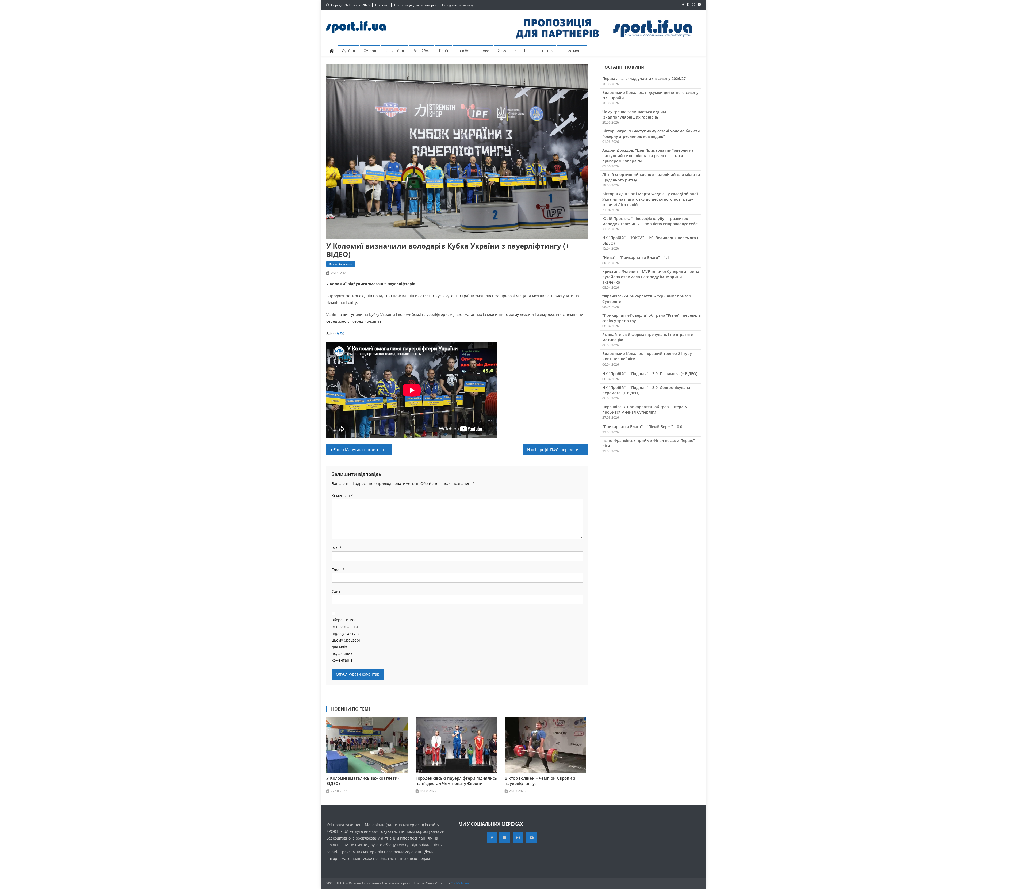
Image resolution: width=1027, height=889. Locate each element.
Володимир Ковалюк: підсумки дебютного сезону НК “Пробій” (650, 95)
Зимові (504, 51)
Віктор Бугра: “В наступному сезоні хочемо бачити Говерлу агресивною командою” (651, 133)
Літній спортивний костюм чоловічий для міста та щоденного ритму (651, 177)
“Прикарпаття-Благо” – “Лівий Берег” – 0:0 (642, 426)
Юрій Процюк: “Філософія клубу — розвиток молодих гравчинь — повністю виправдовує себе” (650, 221)
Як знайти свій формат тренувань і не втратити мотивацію (647, 337)
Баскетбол (394, 51)
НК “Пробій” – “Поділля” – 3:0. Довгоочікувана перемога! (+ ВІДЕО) (646, 390)
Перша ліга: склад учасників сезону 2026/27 (644, 78)
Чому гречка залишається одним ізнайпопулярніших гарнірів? (634, 114)
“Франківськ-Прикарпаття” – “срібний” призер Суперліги (646, 298)
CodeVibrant (460, 883)
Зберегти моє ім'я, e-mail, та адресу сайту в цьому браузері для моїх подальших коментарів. (346, 640)
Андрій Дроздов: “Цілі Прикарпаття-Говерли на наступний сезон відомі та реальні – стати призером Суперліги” (647, 155)
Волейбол (421, 51)
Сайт (336, 591)
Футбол (348, 51)
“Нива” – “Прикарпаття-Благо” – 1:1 (635, 257)
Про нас (381, 5)
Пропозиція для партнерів (415, 5)
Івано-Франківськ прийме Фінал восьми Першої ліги (648, 443)
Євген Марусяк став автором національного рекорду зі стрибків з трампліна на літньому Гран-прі (362, 449)
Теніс (527, 51)
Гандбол (464, 51)
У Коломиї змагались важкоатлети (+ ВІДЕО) (364, 780)
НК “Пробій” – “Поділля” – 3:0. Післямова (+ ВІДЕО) (649, 373)
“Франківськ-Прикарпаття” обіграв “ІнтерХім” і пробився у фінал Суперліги (646, 409)
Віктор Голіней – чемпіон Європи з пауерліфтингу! (540, 780)
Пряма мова (572, 51)
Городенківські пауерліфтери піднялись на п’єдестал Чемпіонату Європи (456, 780)
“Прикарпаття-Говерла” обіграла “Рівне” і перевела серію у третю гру (651, 318)
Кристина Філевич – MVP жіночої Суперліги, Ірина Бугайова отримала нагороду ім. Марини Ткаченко (650, 277)
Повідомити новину (458, 5)
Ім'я (337, 547)
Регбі (443, 51)
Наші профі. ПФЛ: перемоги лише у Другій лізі (557, 449)
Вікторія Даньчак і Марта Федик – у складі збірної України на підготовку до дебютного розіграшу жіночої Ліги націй (650, 199)
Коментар (342, 495)
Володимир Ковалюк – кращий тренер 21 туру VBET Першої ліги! (647, 356)
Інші (544, 51)
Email (338, 569)
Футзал (370, 51)
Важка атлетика (340, 264)
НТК (340, 333)
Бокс (484, 51)
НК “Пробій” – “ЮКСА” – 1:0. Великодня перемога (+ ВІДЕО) (651, 240)
